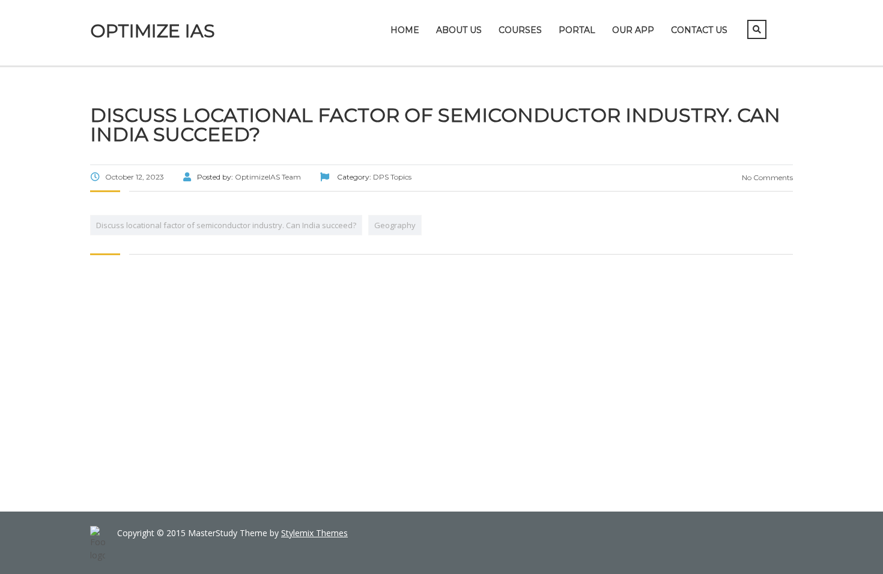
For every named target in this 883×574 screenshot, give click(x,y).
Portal (577, 30)
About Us (459, 30)
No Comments (766, 177)
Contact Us (699, 30)
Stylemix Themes (314, 533)
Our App (633, 30)
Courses (520, 30)
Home (404, 30)
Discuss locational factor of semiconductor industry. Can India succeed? (226, 225)
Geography (395, 225)
